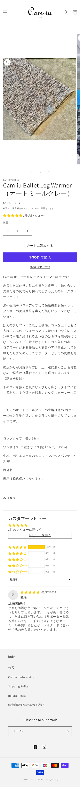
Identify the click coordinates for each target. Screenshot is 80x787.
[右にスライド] (49, 172)
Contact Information (21, 677)
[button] (5, 12)
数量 (6, 222)
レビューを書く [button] (40, 535)
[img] (31, 592)
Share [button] (11, 498)
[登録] (67, 731)
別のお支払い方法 (40, 267)
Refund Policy (17, 695)
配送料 (16, 208)
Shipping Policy (18, 686)
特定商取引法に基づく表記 (26, 705)
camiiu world (34, 780)
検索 (11, 667)
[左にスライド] (30, 172)
